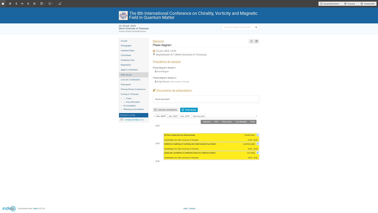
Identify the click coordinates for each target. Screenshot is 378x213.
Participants (126, 84)
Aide (185, 208)
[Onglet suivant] (256, 116)
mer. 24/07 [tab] (185, 116)
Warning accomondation (133, 109)
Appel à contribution (129, 70)
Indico (35, 208)
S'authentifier (369, 3)
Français (351, 3)
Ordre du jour (126, 75)
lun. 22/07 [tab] (161, 116)
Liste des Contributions (130, 80)
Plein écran (227, 121)
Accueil (124, 41)
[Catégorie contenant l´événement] (22, 3)
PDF (216, 121)
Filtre (252, 121)
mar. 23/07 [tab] (173, 116)
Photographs (126, 46)
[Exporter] (43, 3)
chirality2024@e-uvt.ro (134, 119)
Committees (126, 55)
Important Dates (128, 50)
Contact (192, 208)
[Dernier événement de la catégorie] (34, 3)
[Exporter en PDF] (251, 41)
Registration (126, 65)
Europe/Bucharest (331, 3)
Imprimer (207, 121)
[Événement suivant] (28, 3)
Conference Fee (127, 60)
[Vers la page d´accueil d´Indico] (3, 3)
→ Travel (127, 98)
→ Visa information (131, 102)
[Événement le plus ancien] (10, 3)
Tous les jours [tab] (199, 116)
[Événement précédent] (16, 3)
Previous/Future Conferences (133, 89)
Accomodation (129, 106)
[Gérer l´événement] (60, 3)
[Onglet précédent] (154, 116)
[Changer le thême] (51, 3)
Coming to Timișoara (130, 94)
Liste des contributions (167, 109)
